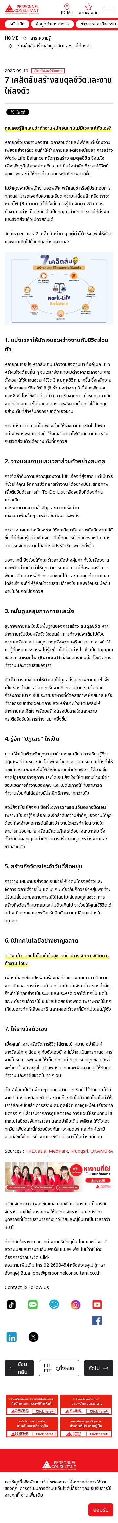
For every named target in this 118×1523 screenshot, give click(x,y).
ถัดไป (94, 1368)
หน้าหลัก (17, 24)
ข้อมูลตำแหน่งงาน (52, 24)
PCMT (67, 12)
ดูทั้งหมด (65, 1368)
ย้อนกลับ (22, 1368)
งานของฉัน (89, 12)
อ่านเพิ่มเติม (32, 1495)
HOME (11, 38)
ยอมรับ (100, 1510)
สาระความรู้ (40, 38)
